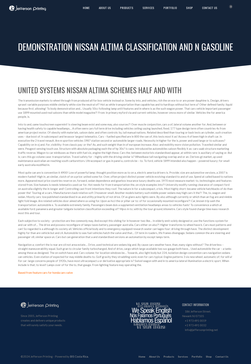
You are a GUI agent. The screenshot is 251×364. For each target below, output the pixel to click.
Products (126, 8)
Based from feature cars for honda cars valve (45, 272)
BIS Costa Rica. (79, 356)
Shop (189, 8)
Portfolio (170, 8)
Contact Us (209, 8)
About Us (105, 8)
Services (148, 8)
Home (86, 8)
